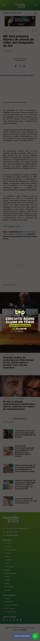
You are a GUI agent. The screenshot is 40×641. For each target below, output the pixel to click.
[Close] (38, 309)
